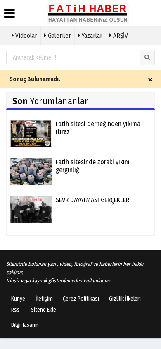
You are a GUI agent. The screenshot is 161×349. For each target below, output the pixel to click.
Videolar (25, 35)
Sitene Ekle (43, 309)
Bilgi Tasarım (25, 325)
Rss (15, 309)
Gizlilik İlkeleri (125, 298)
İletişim (44, 298)
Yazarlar (91, 35)
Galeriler (58, 35)
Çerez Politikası (81, 298)
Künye (18, 298)
